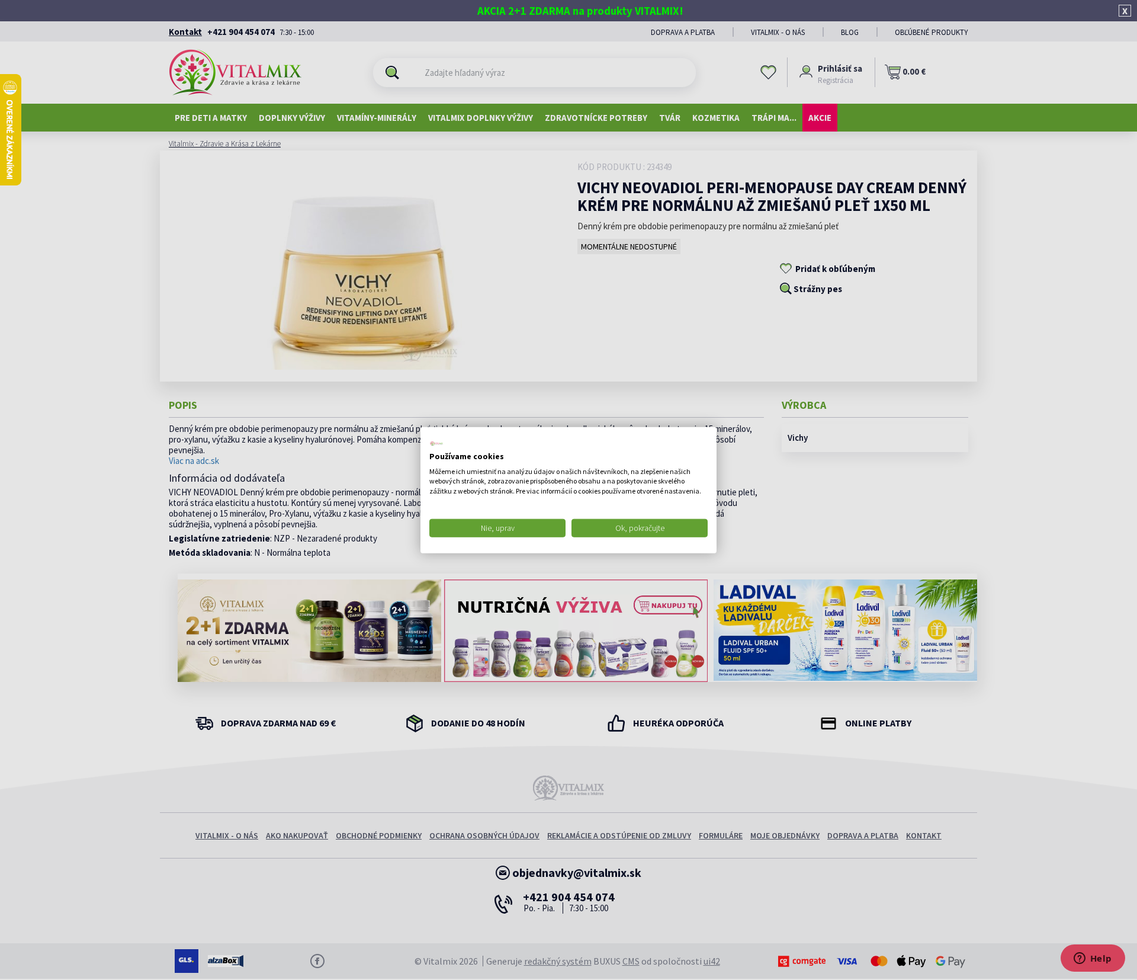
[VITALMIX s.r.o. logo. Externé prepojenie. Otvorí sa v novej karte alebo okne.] (436, 443)
